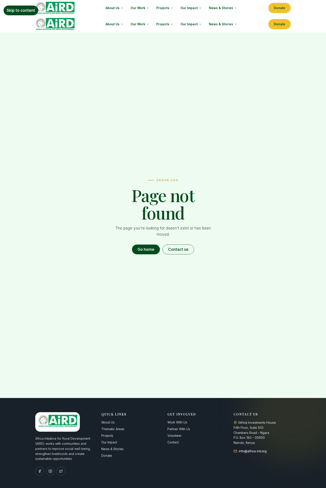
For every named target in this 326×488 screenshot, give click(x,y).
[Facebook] (39, 471)
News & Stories (221, 8)
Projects (162, 8)
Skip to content (21, 10)
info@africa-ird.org (253, 451)
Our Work (138, 8)
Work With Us (177, 422)
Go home (145, 249)
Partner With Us (178, 429)
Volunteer (174, 435)
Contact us (178, 249)
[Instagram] (50, 471)
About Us (113, 8)
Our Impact (189, 8)
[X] (61, 471)
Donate (279, 8)
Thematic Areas (112, 429)
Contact (173, 442)
